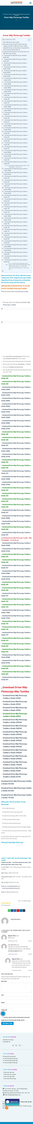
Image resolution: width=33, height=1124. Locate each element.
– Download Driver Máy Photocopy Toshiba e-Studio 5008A (16, 151)
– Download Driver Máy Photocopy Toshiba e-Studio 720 (16, 207)
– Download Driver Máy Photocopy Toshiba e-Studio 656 (16, 200)
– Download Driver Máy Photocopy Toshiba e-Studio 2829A (15, 75)
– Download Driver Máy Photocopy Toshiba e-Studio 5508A (16, 169)
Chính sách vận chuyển (9, 1074)
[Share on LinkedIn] (21, 910)
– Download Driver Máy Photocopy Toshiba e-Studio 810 (16, 234)
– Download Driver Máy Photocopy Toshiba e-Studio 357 (16, 121)
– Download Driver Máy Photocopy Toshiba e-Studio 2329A (15, 67)
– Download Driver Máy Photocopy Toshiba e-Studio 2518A (16, 79)
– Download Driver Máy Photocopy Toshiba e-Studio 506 (16, 159)
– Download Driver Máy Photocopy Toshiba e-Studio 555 (16, 177)
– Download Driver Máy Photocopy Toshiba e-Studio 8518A (16, 249)
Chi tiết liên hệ (6, 1041)
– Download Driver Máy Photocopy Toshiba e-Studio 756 (16, 226)
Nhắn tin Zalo (14, 1101)
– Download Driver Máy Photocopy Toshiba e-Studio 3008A (16, 86)
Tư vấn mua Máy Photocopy (10, 1058)
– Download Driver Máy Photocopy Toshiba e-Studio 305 (16, 94)
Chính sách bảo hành (9, 1076)
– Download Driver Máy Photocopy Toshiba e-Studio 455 (16, 140)
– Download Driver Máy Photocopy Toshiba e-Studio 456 (16, 143)
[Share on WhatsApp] (9, 910)
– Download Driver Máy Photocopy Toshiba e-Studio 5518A (16, 173)
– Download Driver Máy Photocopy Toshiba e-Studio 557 (16, 185)
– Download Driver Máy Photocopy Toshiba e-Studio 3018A (16, 90)
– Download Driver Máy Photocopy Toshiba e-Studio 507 (16, 162)
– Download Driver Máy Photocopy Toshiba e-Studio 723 (16, 211)
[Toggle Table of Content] (28, 39)
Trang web (4, 1010)
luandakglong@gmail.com (15, 951)
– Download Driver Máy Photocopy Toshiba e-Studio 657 (16, 204)
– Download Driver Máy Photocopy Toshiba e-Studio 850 (16, 238)
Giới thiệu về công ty (8, 1039)
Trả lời (30, 941)
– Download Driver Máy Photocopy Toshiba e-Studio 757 (16, 230)
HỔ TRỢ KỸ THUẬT (7, 14)
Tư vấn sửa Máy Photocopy (10, 1062)
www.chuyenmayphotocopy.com (11, 888)
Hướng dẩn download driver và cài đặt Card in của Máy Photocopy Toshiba (16, 52)
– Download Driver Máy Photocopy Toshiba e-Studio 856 (16, 257)
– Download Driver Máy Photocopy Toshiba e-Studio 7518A (16, 219)
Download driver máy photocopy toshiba (21, 15)
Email (3, 1002)
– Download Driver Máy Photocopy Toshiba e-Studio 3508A (16, 106)
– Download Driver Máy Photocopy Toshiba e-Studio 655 (16, 196)
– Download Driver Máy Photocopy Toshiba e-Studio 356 (16, 117)
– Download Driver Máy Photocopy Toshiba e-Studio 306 (16, 98)
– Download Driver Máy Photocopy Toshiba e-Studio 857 (16, 260)
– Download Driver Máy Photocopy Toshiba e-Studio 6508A (16, 188)
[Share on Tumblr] (24, 910)
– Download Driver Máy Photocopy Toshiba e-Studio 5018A (16, 155)
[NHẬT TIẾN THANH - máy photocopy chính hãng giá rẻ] (16, 3)
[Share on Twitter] (15, 910)
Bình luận (4, 981)
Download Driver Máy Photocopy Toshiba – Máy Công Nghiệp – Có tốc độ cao (19, 166)
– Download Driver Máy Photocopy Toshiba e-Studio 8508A (16, 245)
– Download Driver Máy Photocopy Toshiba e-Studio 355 (16, 113)
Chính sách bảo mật (8, 1072)
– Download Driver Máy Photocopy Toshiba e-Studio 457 (16, 147)
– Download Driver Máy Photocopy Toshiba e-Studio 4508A (16, 124)
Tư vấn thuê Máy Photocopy (10, 1060)
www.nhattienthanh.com (13, 886)
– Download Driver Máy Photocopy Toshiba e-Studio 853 (16, 242)
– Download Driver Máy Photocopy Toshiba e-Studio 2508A (16, 83)
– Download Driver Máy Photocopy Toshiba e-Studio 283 (15, 60)
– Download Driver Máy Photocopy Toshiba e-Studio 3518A (16, 109)
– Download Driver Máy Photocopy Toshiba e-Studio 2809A (15, 71)
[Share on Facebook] (12, 910)
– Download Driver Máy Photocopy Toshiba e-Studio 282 (15, 56)
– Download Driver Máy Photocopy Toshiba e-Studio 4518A (16, 128)
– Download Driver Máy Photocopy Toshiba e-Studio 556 (16, 181)
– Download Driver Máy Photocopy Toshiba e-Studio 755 (16, 223)
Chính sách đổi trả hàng (9, 1078)
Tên (2, 995)
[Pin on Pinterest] (18, 910)
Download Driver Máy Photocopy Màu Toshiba (20, 263)
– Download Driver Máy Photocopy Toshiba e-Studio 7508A (16, 215)
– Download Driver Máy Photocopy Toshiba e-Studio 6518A (16, 192)
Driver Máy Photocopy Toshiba (11, 42)
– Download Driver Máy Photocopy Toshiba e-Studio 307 (16, 102)
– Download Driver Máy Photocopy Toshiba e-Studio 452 (16, 132)
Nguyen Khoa (12, 935)
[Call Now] (3, 1014)
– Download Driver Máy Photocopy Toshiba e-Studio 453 (16, 136)
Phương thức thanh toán (9, 1056)
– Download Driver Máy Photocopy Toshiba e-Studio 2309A (15, 64)
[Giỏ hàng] (30, 3)
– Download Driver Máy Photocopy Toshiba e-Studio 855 (16, 253)
